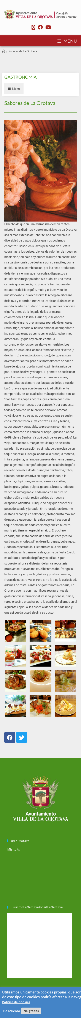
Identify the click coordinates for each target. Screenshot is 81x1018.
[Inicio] (3, 51)
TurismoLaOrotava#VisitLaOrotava (37, 907)
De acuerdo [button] (11, 1011)
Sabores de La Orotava (23, 51)
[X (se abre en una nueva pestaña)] (33, 27)
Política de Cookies (16, 1002)
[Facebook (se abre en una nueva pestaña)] (40, 27)
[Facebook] (9, 737)
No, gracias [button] (31, 1011)
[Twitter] (21, 737)
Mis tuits (13, 849)
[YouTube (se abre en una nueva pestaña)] (47, 27)
